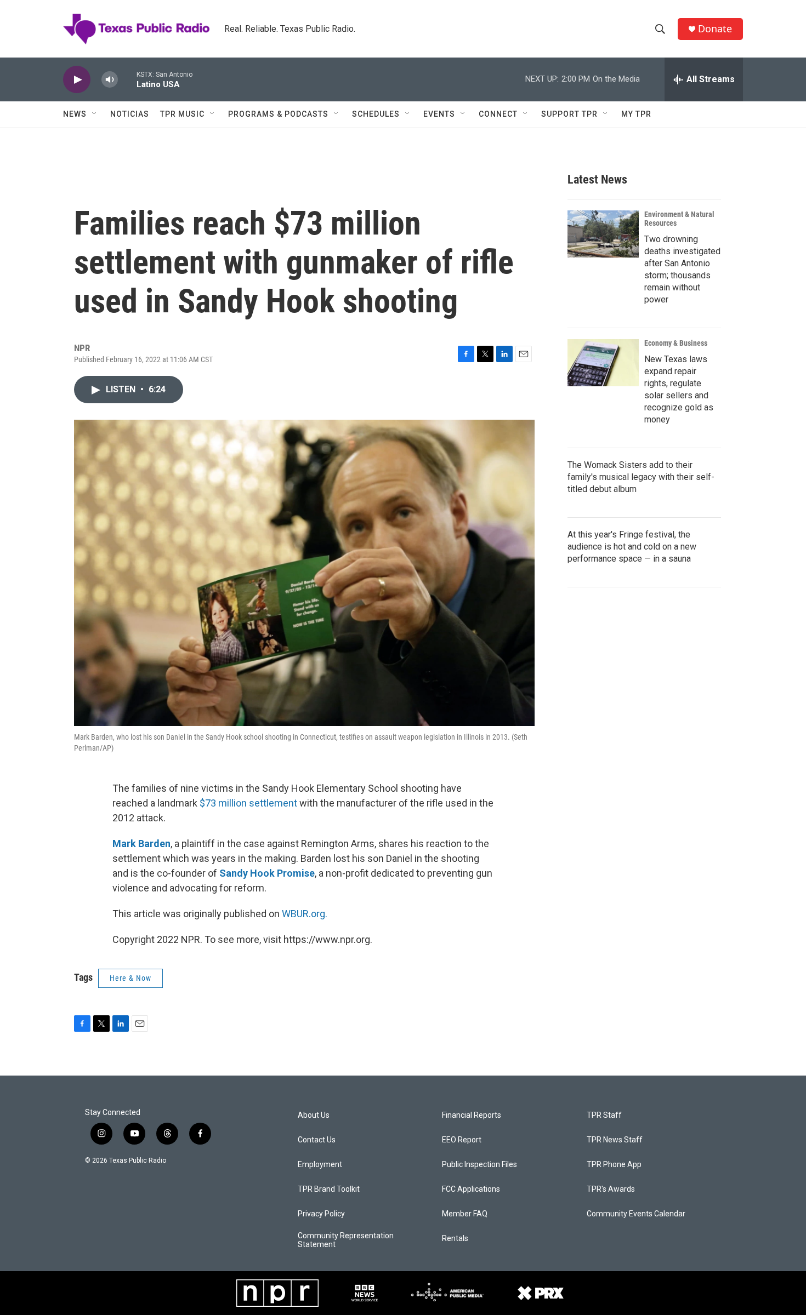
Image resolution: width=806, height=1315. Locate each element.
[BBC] (364, 1293)
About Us (314, 1115)
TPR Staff (604, 1115)
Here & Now (130, 978)
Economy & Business (675, 343)
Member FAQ (464, 1214)
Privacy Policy (321, 1214)
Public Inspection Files (479, 1164)
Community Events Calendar (636, 1214)
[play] (77, 79)
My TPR (636, 114)
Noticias (129, 114)
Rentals (455, 1238)
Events (439, 114)
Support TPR (569, 114)
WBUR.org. (304, 913)
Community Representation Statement (346, 1240)
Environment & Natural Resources (679, 218)
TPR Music (182, 114)
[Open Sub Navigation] (94, 114)
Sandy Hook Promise (267, 873)
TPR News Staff (615, 1140)
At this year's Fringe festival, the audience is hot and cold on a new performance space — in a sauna (631, 546)
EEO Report (461, 1140)
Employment (320, 1164)
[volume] (109, 79)
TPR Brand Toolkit (329, 1189)
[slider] (127, 79)
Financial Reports (471, 1115)
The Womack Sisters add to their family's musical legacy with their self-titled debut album (640, 477)
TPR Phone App (614, 1164)
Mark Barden (141, 843)
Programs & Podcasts (278, 114)
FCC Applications (471, 1189)
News (75, 114)
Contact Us (317, 1140)
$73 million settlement (248, 803)
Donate (715, 29)
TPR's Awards (611, 1189)
